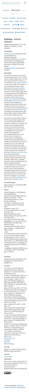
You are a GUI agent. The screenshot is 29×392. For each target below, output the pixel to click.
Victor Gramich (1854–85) (19, 100)
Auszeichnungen (21, 18)
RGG (5, 342)
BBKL (5, 343)
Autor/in (22, 21)
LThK (5, 340)
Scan (24, 28)
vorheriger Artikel (9, 32)
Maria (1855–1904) (14, 68)
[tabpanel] (14, 196)
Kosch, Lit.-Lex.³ (8, 338)
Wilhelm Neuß (22, 177)
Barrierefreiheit (21, 387)
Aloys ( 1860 (21, 59)
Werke (6, 21)
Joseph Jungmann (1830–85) (19, 82)
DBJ (5, 336)
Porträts (16, 21)
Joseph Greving (14, 177)
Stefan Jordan (8, 356)
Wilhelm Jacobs (19, 179)
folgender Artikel (20, 32)
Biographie (13, 18)
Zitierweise (7, 24)
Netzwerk (15, 24)
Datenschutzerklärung (10, 387)
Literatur (11, 21)
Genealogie (5, 18)
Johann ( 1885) (9, 53)
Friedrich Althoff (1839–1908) (19, 109)
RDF (22, 24)
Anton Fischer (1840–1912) (17, 152)
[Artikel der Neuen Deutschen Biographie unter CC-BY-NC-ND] (8, 372)
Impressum (20, 385)
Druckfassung (6, 28)
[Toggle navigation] (25, 2)
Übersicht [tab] (6, 10)
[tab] (15, 10)
